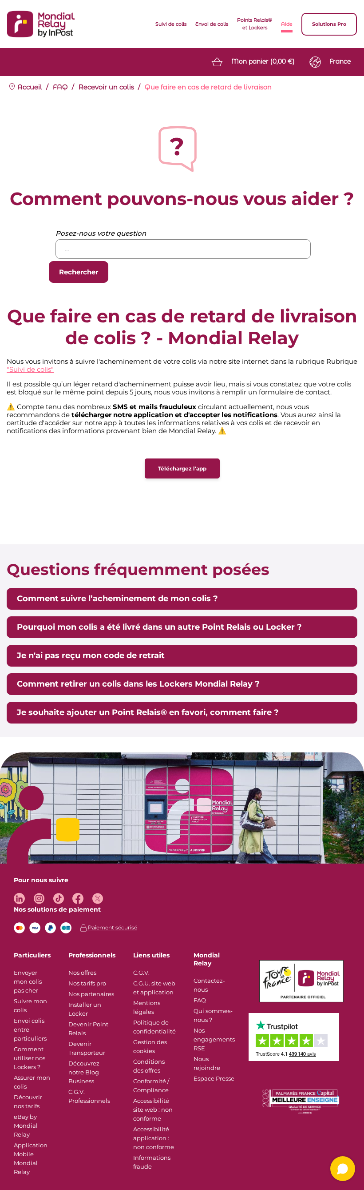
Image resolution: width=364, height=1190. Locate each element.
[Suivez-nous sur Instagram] (38, 898)
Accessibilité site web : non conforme (153, 1109)
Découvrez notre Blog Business (83, 1072)
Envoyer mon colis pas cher (28, 981)
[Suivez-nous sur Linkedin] (19, 898)
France (340, 61)
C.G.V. (141, 972)
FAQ (60, 87)
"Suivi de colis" (30, 369)
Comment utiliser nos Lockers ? (29, 1057)
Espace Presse (214, 1078)
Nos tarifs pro (87, 983)
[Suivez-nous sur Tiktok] (58, 898)
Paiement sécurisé (112, 927)
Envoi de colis (211, 24)
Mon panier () (263, 61)
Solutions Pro (329, 24)
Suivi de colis (170, 24)
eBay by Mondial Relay (26, 1125)
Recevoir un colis (106, 87)
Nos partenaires (91, 993)
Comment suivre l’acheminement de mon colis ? (117, 598)
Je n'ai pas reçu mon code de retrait (91, 655)
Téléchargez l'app (182, 468)
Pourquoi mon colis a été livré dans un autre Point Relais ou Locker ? (159, 627)
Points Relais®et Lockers (254, 24)
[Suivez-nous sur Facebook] (77, 898)
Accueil (29, 87)
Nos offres (82, 972)
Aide (287, 24)
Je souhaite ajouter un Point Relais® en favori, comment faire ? (148, 712)
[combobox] (183, 249)
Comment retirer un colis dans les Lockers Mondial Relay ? (138, 684)
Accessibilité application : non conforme (153, 1138)
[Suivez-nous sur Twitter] (97, 898)
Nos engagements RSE (214, 1039)
